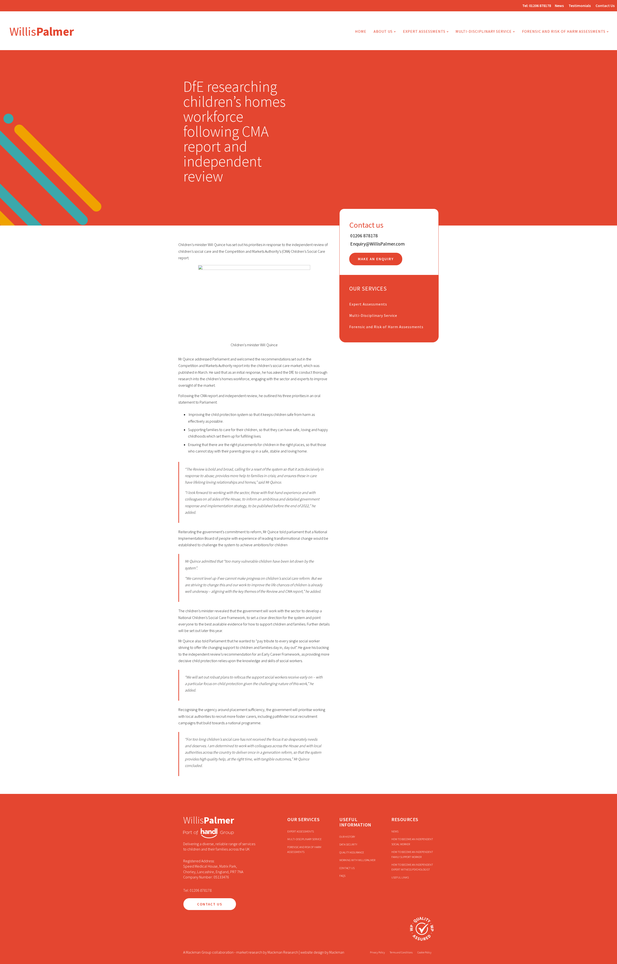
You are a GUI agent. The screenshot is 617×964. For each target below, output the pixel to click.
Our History (347, 836)
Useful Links (400, 877)
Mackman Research (283, 952)
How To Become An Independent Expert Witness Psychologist (412, 867)
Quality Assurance (351, 852)
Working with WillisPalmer (357, 860)
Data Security (348, 844)
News (559, 5)
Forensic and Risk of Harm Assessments (563, 31)
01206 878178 (540, 5)
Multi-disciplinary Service (484, 31)
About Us (383, 31)
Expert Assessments (424, 31)
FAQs (342, 876)
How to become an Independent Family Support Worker (412, 854)
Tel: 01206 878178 (197, 890)
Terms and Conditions (401, 952)
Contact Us (605, 5)
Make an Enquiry (376, 259)
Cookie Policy (424, 952)
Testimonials (580, 5)
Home (360, 31)
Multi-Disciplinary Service (373, 315)
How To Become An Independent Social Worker (412, 841)
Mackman (336, 952)
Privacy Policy (377, 952)
